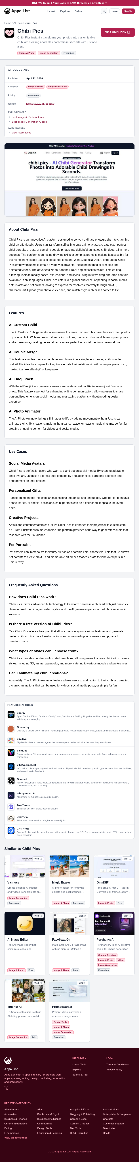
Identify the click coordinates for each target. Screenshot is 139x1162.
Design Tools (60, 1022)
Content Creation (107, 955)
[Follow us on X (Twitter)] (6, 1088)
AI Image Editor (17, 939)
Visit (36, 859)
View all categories (16, 1137)
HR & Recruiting (79, 1132)
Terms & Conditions (117, 1064)
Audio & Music (111, 1109)
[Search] (104, 11)
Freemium (69, 53)
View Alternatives (21, 132)
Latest (51, 11)
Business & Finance (15, 1118)
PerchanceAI (105, 939)
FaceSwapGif (61, 939)
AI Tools (17, 22)
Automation (10, 1114)
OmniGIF (103, 882)
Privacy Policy (114, 1069)
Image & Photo (26, 53)
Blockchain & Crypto (48, 1114)
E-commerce (11, 1132)
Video (120, 960)
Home (7, 22)
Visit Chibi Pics (115, 32)
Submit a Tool (80, 1074)
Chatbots (108, 1118)
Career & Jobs (78, 1118)
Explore (65, 11)
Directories (109, 1128)
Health (106, 1132)
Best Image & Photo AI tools (28, 117)
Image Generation (49, 53)
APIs (40, 1109)
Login (114, 11)
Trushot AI (14, 1006)
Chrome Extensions (15, 1123)
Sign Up (128, 11)
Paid (34, 1037)
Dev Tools (75, 1128)
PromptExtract (62, 1006)
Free (120, 903)
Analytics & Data (79, 1109)
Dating (8, 1128)
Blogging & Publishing (82, 1114)
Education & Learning (49, 1132)
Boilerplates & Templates (117, 1114)
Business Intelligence (49, 1118)
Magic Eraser (61, 882)
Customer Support (113, 1123)
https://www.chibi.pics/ (40, 103)
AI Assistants (11, 1109)
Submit (79, 11)
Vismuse (13, 882)
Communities (44, 1123)
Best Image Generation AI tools (29, 121)
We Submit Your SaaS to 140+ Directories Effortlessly (72, 2)
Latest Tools (79, 1064)
